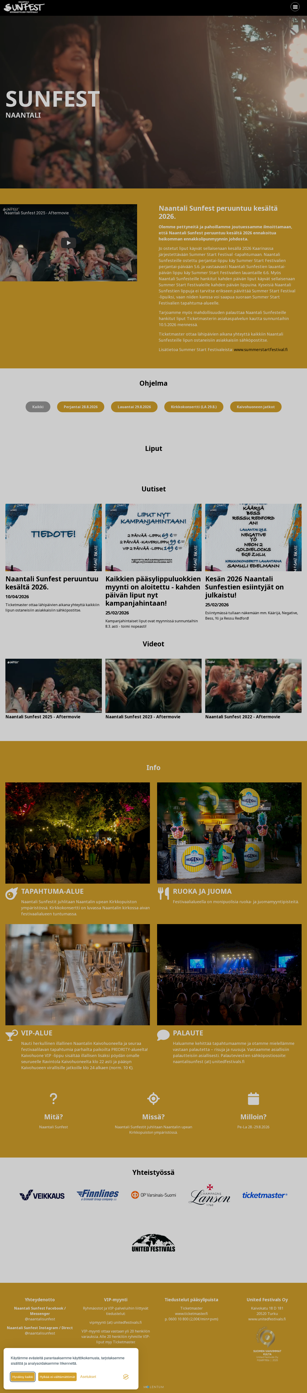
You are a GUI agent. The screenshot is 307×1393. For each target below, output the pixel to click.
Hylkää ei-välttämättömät (57, 1377)
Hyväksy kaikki (22, 1377)
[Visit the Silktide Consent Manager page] (125, 1376)
